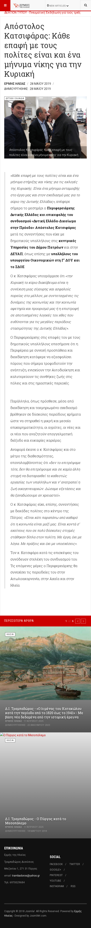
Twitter (74, 864)
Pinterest (56, 875)
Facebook (56, 864)
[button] (77, 621)
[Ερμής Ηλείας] (21, 5)
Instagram (57, 886)
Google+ (55, 869)
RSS (73, 886)
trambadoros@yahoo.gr (26, 875)
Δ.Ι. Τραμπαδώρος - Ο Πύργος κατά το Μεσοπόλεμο (35, 821)
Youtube (55, 880)
